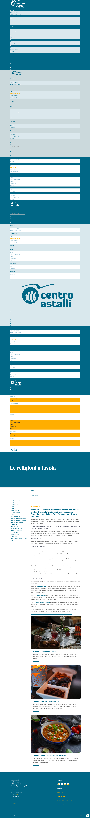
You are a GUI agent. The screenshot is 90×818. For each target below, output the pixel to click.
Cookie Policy (60, 804)
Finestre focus (14, 504)
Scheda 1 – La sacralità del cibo (46, 652)
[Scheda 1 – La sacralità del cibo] (56, 630)
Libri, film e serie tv (15, 534)
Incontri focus (34, 500)
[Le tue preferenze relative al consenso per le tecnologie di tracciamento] (87, 815)
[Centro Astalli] (17, 8)
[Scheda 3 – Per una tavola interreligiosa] (56, 733)
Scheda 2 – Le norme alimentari (46, 701)
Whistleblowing (61, 796)
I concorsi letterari (15, 536)
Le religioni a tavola (15, 516)
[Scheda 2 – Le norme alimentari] (56, 679)
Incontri (12, 506)
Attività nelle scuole (35, 495)
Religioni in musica (15, 526)
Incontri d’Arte (14, 514)
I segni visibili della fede (16, 528)
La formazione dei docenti (17, 532)
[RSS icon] (77, 815)
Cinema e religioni (15, 510)
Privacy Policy (60, 792)
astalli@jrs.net (17, 794)
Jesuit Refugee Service (16, 803)
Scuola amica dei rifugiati (17, 530)
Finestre (13, 502)
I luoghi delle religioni (15, 512)
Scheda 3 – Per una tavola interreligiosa (49, 755)
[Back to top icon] (81, 815)
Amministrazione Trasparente (64, 800)
